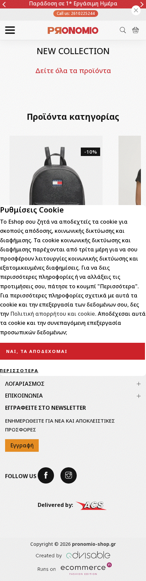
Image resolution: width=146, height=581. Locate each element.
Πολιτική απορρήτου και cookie (52, 313)
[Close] (136, 10)
